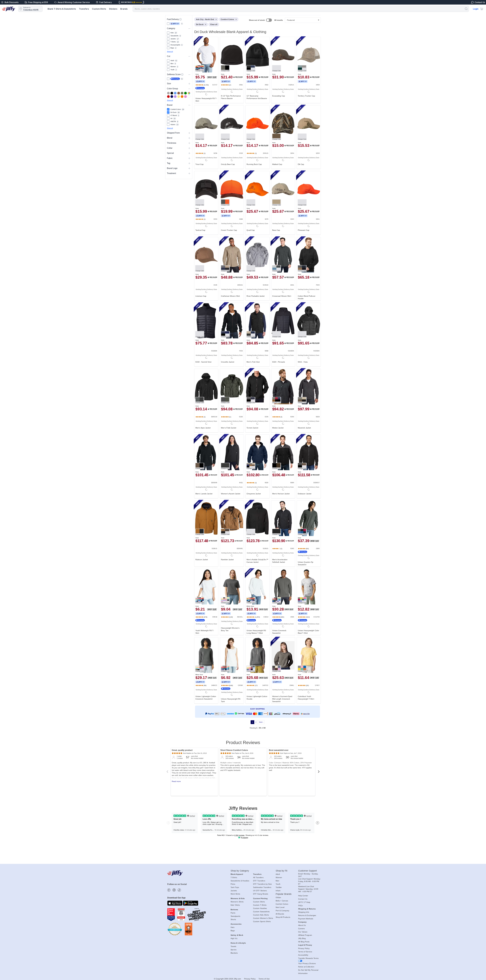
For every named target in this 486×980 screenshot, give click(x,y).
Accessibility (303, 955)
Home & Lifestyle (238, 943)
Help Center (303, 896)
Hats (232, 927)
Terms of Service (305, 952)
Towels (233, 946)
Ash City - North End (205, 19)
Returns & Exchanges (307, 915)
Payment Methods (305, 919)
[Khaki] (182, 93)
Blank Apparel (237, 874)
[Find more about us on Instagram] (174, 890)
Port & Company (282, 911)
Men (277, 881)
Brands (124, 9)
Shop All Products (283, 917)
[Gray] (168, 93)
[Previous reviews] (167, 772)
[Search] (466, 8)
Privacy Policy (304, 948)
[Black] (171, 93)
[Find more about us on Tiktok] (179, 890)
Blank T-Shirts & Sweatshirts (62, 9)
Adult (278, 874)
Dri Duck (200, 24)
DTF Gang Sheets (260, 894)
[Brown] (178, 93)
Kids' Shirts (235, 905)
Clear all (213, 24)
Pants (233, 913)
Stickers (113, 9)
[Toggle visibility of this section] (189, 28)
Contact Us (302, 899)
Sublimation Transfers (262, 887)
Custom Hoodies (260, 908)
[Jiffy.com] (8, 9)
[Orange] (182, 96)
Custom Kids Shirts (261, 915)
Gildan (278, 897)
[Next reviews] (319, 772)
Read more (176, 781)
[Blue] (175, 93)
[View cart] (481, 9)
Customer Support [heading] (307, 870)
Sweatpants (235, 916)
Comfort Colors (227, 19)
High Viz (234, 938)
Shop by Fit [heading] (281, 870)
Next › (261, 722)
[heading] (256, 375)
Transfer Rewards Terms (308, 958)
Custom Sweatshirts (261, 912)
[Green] (185, 93)
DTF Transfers (259, 881)
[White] (188, 96)
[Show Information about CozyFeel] (182, 74)
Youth (278, 884)
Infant (278, 891)
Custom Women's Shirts (263, 918)
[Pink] (185, 96)
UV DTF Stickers (260, 891)
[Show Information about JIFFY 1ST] (180, 19)
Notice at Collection (306, 967)
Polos (233, 884)
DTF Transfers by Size (262, 884)
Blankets (234, 953)
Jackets (234, 891)
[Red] (168, 96)
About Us (302, 925)
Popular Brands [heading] (283, 894)
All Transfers (258, 877)
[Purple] (175, 96)
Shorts (233, 919)
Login (475, 9)
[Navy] (171, 96)
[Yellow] (178, 96)
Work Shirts (235, 894)
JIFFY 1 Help (304, 902)
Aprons (234, 950)
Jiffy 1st (175, 23)
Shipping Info (303, 912)
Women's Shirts (237, 902)
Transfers (84, 9)
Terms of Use (264, 979)
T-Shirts (234, 877)
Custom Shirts (99, 9)
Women (279, 877)
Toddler (279, 887)
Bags (233, 931)
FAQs (300, 906)
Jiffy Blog (302, 938)
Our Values (302, 932)
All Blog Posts (304, 942)
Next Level (280, 907)
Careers (301, 929)
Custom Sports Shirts (262, 921)
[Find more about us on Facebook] (168, 890)
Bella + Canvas (282, 901)
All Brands (280, 914)
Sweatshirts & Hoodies (240, 881)
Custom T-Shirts (260, 905)
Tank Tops (235, 887)
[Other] (188, 93)
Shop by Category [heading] (240, 870)
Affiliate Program (305, 935)
